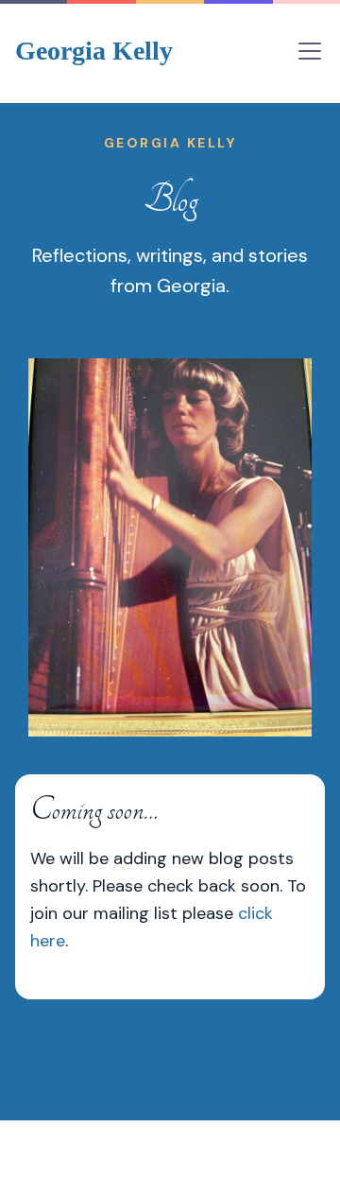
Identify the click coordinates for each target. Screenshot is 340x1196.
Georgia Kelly (94, 50)
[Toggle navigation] (310, 51)
